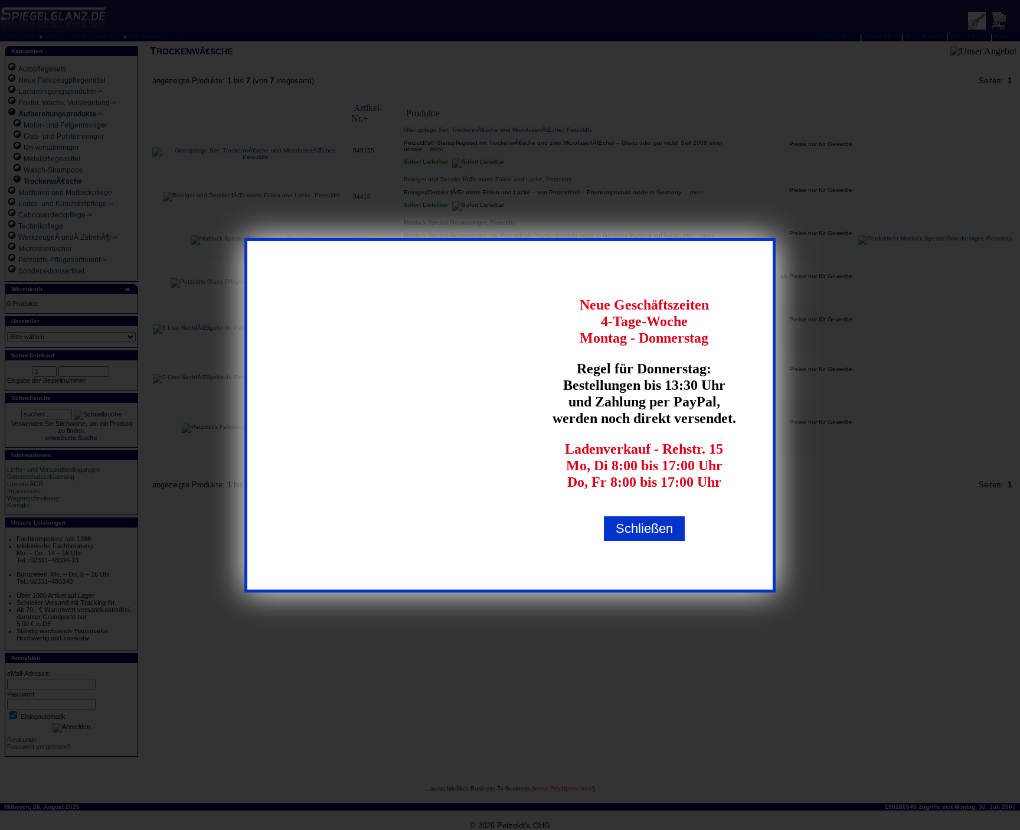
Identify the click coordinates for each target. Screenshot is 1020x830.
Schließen (644, 528)
